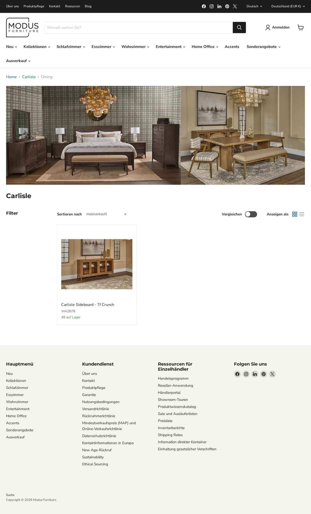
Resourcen (72, 6)
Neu (10, 46)
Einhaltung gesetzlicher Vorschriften (187, 449)
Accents (232, 46)
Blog (88, 6)
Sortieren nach (69, 214)
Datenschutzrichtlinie (99, 435)
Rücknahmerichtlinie (98, 415)
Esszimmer (102, 46)
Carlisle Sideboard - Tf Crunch (87, 304)
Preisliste (165, 420)
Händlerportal (169, 392)
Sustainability (93, 457)
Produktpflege (34, 6)
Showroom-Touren (173, 399)
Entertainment (169, 46)
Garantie (89, 394)
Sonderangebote (262, 46)
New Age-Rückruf (97, 450)
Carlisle (29, 77)
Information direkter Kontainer (182, 442)
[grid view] (294, 214)
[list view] (301, 214)
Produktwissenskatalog (177, 406)
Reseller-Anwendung (175, 385)
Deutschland (286, 6)
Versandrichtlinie (95, 408)
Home (11, 77)
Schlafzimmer (69, 46)
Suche (10, 495)
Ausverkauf (17, 61)
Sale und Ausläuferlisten (178, 413)
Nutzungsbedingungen (101, 401)
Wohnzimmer (134, 46)
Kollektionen (35, 46)
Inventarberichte (171, 427)
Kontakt (54, 6)
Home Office (204, 46)
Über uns (12, 6)
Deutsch (252, 6)
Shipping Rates (170, 434)
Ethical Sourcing (95, 464)
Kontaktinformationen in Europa (108, 443)
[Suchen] (239, 27)
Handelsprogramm (173, 378)
